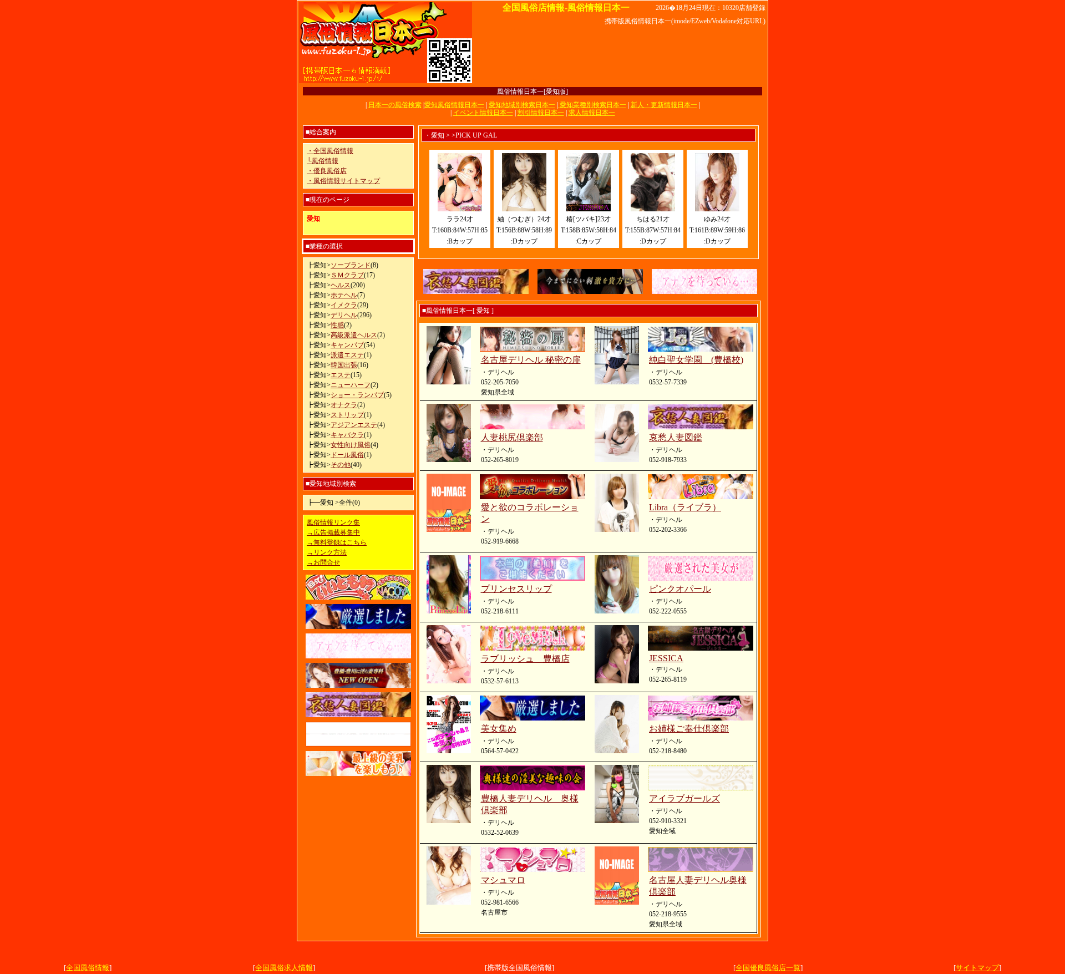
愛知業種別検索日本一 (592, 105)
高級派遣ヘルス (354, 335)
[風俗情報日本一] (385, 82)
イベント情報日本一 (483, 112)
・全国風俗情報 (330, 151)
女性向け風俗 (351, 445)
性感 (337, 325)
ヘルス (341, 285)
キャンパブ (347, 345)
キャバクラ (347, 435)
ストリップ (347, 415)
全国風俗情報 (87, 967)
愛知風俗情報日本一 (454, 105)
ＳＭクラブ (347, 275)
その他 (341, 465)
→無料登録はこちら (337, 542)
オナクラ (344, 405)
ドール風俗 (347, 455)
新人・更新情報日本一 (664, 105)
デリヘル (344, 315)
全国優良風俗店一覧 (768, 967)
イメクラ (344, 305)
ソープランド (351, 265)
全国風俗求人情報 (284, 967)
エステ (341, 375)
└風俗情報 (322, 161)
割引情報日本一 (541, 112)
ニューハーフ (351, 385)
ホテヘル (344, 295)
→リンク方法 (327, 552)
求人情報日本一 (592, 112)
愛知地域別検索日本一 (522, 105)
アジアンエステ (354, 425)
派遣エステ (347, 355)
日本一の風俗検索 (395, 105)
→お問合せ (323, 562)
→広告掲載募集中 (333, 532)
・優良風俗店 (327, 171)
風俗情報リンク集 (333, 522)
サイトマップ (977, 967)
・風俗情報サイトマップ (343, 181)
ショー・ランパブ (357, 395)
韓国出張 (344, 365)
